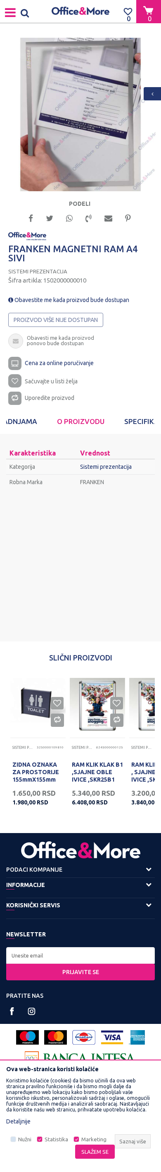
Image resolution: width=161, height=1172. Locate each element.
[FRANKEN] (27, 235)
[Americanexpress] (137, 1037)
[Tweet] (49, 217)
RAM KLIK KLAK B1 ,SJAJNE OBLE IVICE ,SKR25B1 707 (97, 775)
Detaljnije (18, 1121)
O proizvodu (80, 421)
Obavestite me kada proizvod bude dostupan (71, 300)
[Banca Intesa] (80, 1058)
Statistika (56, 1139)
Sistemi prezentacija (37, 271)
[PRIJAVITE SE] (80, 955)
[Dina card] (83, 1037)
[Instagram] (32, 1011)
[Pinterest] (128, 217)
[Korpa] (148, 11)
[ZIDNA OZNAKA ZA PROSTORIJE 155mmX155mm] (38, 705)
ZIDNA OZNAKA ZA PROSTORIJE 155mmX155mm (35, 772)
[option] (80, 114)
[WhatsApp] (69, 217)
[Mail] (108, 217)
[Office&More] (80, 11)
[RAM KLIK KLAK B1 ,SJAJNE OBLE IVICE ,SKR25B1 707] (97, 705)
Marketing (94, 1139)
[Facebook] (31, 217)
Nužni (24, 1139)
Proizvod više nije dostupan (56, 320)
